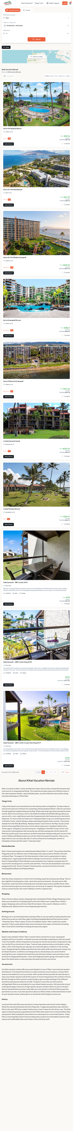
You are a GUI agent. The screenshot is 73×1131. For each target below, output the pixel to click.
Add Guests (6, 30)
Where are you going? (9, 15)
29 (63, 772)
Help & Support (54, 3)
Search (38, 39)
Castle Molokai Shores (11, 509)
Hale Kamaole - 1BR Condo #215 (15, 582)
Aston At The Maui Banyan (12, 189)
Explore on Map (38, 56)
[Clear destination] (68, 18)
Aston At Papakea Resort (12, 128)
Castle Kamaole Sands (11, 441)
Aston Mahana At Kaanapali (13, 381)
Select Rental (8, 144)
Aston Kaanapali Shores (12, 320)
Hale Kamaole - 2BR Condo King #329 (17, 662)
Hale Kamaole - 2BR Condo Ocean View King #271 (22, 743)
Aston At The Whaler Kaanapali (14, 257)
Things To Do (38, 3)
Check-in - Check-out (9, 22)
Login (65, 3)
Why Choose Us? (27, 3)
